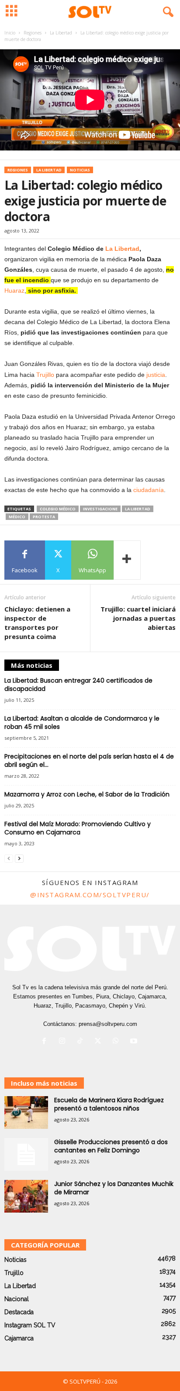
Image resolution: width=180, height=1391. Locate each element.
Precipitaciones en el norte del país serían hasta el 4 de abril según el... (89, 760)
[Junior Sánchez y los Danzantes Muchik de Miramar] (26, 1196)
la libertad (137, 509)
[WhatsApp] (118, 1042)
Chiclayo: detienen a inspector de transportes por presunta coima (37, 623)
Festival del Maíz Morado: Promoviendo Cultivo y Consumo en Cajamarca (77, 828)
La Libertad (61, 33)
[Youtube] (135, 1042)
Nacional (16, 1298)
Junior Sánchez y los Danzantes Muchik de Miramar (113, 1187)
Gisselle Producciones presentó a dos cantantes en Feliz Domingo (111, 1146)
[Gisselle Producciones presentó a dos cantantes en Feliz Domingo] (26, 1154)
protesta (44, 516)
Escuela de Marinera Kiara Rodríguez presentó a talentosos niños (109, 1104)
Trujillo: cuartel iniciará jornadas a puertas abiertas (138, 618)
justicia (155, 374)
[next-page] (19, 858)
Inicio (9, 33)
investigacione (100, 509)
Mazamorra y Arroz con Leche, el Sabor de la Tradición (87, 794)
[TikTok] (82, 1042)
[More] (127, 560)
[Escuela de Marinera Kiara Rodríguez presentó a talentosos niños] (26, 1112)
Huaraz (14, 290)
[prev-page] (8, 858)
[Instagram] (64, 1042)
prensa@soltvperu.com (108, 1024)
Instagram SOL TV (29, 1325)
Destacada (19, 1312)
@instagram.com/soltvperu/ (90, 894)
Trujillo (45, 374)
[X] (100, 1042)
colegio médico (58, 509)
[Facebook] (46, 1042)
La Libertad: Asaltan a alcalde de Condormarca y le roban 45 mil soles (81, 722)
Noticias (80, 170)
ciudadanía (148, 489)
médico (17, 516)
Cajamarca (19, 1338)
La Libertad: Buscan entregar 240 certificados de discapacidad (78, 684)
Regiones (33, 33)
